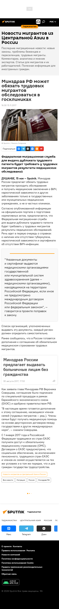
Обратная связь (9, 574)
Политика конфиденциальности (17, 558)
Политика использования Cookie (18, 562)
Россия (31, 480)
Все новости (8, 480)
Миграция (21, 480)
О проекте (7, 546)
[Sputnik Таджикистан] (9, 22)
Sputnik (6, 143)
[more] (54, 381)
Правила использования (13, 550)
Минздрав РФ (44, 480)
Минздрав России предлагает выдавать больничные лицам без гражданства (25, 367)
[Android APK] (10, 582)
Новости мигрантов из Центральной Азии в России (24, 474)
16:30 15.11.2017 (9, 105)
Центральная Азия (30, 520)
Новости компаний (11, 554)
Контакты (17, 546)
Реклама (30, 550)
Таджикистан (9, 520)
